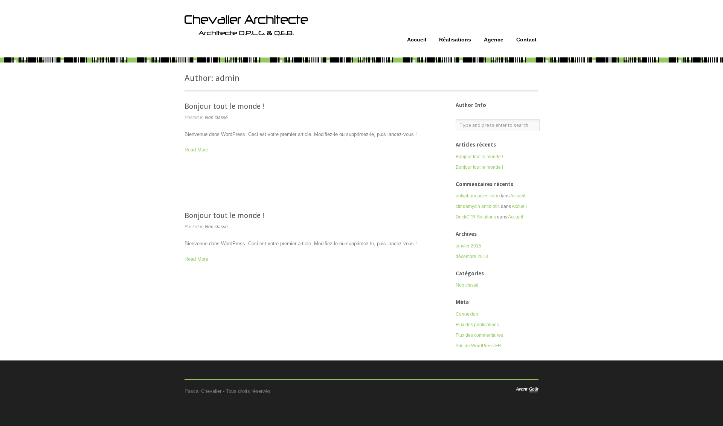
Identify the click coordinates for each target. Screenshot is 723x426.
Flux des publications (477, 324)
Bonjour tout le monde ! (224, 106)
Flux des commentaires (479, 335)
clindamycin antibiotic (478, 206)
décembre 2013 (472, 256)
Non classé (216, 117)
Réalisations (455, 40)
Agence (493, 40)
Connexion (467, 314)
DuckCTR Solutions (476, 217)
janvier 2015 (468, 246)
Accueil (416, 40)
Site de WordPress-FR (478, 345)
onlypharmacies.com (477, 195)
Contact (526, 40)
